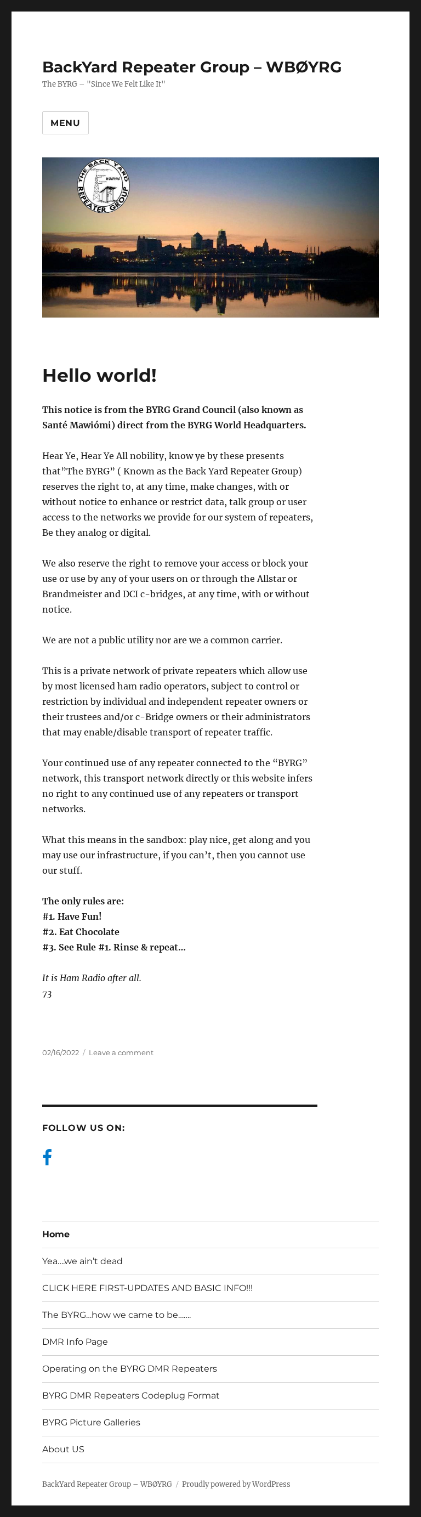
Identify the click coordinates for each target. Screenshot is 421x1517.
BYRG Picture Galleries (91, 1422)
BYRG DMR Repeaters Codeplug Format (131, 1395)
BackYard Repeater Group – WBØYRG (192, 67)
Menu (65, 123)
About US (63, 1449)
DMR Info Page (75, 1342)
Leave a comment (121, 1052)
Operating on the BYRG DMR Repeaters (129, 1368)
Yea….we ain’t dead (82, 1261)
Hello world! (99, 375)
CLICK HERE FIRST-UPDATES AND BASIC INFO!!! (147, 1288)
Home (56, 1234)
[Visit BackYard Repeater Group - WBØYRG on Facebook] (47, 1160)
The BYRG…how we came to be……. (116, 1315)
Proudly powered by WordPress (236, 1484)
